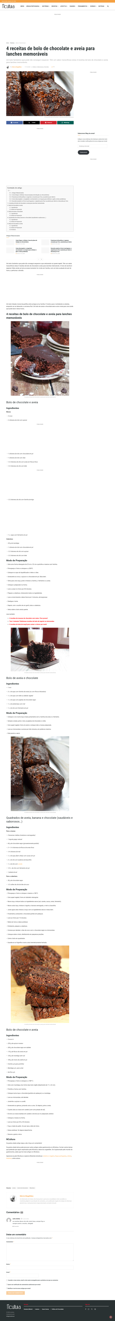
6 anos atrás (26, 1218)
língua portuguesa (60, 1156)
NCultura (13, 229)
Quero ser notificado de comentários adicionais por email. (24, 1284)
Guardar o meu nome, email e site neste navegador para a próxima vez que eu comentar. (33, 1280)
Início (22, 6)
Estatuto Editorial (28, 1309)
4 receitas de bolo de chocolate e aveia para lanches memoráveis (26, 203)
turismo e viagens (48, 1156)
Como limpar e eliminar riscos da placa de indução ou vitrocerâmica (30, 195)
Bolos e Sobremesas (21, 43)
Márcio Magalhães (17, 67)
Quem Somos (45, 1309)
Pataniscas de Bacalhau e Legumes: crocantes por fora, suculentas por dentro (33, 197)
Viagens (72, 6)
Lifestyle (63, 6)
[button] (40, 93)
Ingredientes (14, 207)
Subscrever (83, 152)
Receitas (54, 6)
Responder (16, 1226)
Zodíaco (93, 6)
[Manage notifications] (110, 1317)
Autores (37, 1309)
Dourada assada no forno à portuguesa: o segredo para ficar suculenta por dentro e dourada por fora (40, 201)
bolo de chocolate (23, 1188)
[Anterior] (38, 259)
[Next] (41, 259)
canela (20, 864)
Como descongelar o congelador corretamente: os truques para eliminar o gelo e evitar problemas (39, 199)
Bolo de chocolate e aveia (16, 205)
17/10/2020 (27, 67)
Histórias (45, 6)
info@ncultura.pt (10, 1316)
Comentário (10, 1242)
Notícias (101, 6)
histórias (9, 1158)
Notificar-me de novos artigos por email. (19, 1288)
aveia (14, 1188)
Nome (8, 1264)
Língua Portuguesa (32, 6)
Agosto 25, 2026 (21, 244)
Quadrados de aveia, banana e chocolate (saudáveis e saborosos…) (27, 217)
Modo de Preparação (16, 209)
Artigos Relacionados (18, 193)
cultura (69, 1156)
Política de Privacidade (58, 1309)
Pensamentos (82, 6)
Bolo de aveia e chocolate (16, 211)
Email (8, 1272)
